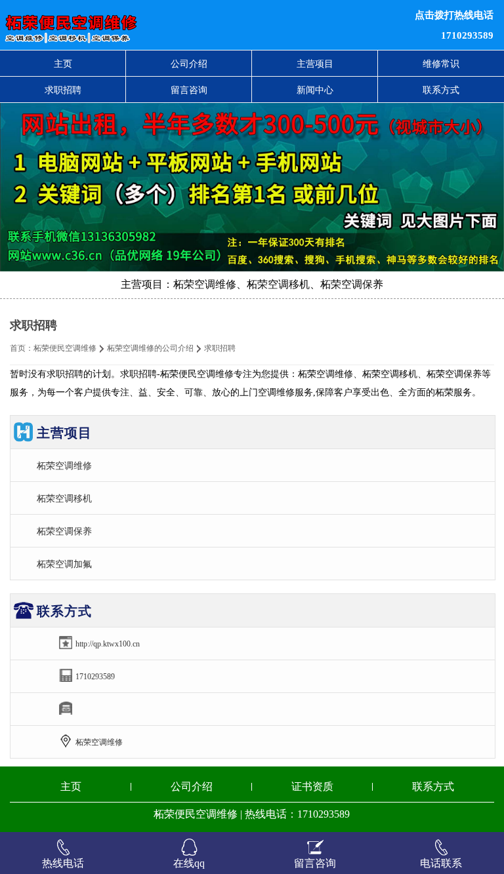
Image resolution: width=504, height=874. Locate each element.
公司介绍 (189, 63)
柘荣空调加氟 (64, 564)
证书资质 (312, 786)
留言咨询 (189, 90)
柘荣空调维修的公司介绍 (150, 348)
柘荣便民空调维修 (64, 348)
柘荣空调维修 (64, 465)
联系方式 (441, 90)
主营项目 (315, 63)
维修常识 (441, 63)
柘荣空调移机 (64, 498)
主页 (63, 63)
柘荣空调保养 (64, 531)
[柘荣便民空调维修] (153, 25)
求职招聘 (63, 90)
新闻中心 (315, 90)
